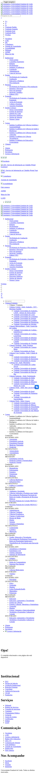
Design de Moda (15, 518)
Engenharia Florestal (16, 443)
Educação (12, 599)
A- (6, 25)
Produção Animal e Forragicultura (20, 460)
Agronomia (13, 439)
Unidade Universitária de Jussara (25, 361)
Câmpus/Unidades (11, 303)
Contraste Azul (10, 31)
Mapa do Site (9, 54)
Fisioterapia (13, 474)
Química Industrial (15, 553)
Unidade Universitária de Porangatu (26, 409)
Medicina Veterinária (16, 445)
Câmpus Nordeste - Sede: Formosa (21, 345)
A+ (6, 21)
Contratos (8, 711)
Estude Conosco (10, 108)
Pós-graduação (14, 83)
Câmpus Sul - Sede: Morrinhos (19, 363)
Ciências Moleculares (16, 570)
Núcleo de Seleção (15, 117)
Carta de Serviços (15, 73)
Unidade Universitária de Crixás (24, 403)
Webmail (8, 50)
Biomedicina (13, 468)
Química (12, 558)
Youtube (8, 765)
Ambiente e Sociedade (17, 491)
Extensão (8, 96)
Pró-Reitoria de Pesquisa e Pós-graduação (23, 87)
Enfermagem (13, 470)
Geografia (12, 585)
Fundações (8, 695)
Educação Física (14, 482)
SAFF (7, 723)
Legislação (13, 69)
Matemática (13, 591)
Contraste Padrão (11, 27)
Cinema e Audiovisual (16, 516)
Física (11, 583)
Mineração (13, 531)
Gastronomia (13, 528)
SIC (6, 42)
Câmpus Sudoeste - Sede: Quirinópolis (22, 376)
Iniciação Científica (15, 92)
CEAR (7, 693)
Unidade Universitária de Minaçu (25, 405)
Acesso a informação (12, 737)
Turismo (12, 522)
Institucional (9, 58)
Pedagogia (12, 593)
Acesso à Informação (12, 154)
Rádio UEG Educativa (12, 739)
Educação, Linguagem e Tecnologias (21, 601)
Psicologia (12, 579)
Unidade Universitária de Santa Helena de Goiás (24, 385)
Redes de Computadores (17, 562)
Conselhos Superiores (16, 62)
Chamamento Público (12, 713)
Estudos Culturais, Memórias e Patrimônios (23, 604)
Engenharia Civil (15, 551)
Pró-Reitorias (13, 65)
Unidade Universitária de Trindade (25, 343)
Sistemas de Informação (17, 554)
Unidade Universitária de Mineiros (25, 382)
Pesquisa (8, 85)
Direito (11, 520)
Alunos (7, 148)
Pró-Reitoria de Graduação (18, 77)
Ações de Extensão (15, 102)
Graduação (13, 79)
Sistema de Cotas (15, 113)
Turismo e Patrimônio (16, 524)
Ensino (7, 75)
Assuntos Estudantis (16, 106)
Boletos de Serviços (11, 707)
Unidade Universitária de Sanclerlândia (22, 398)
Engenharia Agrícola (16, 441)
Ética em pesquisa (15, 90)
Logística (12, 529)
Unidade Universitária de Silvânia (25, 324)
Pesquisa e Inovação (16, 88)
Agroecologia (14, 451)
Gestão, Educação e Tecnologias (20, 537)
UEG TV (8, 741)
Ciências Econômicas (16, 514)
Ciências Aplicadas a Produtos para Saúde (23, 493)
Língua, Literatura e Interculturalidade (22, 610)
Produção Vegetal (15, 462)
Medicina (12, 476)
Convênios (8, 689)
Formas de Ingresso (16, 111)
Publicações (9, 748)
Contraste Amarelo (11, 29)
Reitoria (12, 63)
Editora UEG (13, 94)
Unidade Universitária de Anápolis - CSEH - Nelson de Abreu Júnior (26, 312)
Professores (9, 150)
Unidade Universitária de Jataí (24, 380)
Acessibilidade (10, 48)
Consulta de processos (12, 709)
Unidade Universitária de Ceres (24, 315)
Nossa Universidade (16, 110)
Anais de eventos (11, 717)
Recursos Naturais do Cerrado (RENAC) (23, 501)
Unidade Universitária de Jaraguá (25, 318)
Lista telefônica (10, 745)
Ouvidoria (8, 39)
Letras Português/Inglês (17, 589)
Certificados (9, 719)
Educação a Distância (16, 81)
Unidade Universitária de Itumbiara (25, 370)
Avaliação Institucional (12, 685)
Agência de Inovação (12, 691)
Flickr (7, 763)
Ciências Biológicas (16, 480)
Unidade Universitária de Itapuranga (26, 359)
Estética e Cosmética (16, 485)
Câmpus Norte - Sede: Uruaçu (19, 401)
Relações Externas (11, 687)
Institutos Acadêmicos (16, 67)
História (12, 587)
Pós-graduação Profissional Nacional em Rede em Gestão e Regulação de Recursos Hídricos (23, 497)
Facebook (8, 761)
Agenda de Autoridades (13, 46)
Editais (7, 721)
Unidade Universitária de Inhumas (25, 338)
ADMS (7, 52)
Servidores (8, 152)
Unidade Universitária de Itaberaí (25, 357)
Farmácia (12, 472)
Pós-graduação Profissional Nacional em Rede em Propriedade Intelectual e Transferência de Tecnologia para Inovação (23, 541)
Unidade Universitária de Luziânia (25, 320)
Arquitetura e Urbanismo (17, 549)
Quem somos (13, 60)
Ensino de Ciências (15, 602)
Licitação (8, 715)
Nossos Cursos (14, 119)
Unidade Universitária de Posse (24, 351)
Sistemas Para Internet (16, 564)
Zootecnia (12, 447)
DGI (6, 681)
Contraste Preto (10, 33)
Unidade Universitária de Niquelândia (26, 407)
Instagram (8, 766)
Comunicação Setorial (12, 743)
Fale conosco (5, 187)
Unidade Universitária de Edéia (24, 378)
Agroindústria (14, 453)
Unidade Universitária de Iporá (24, 391)
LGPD (3, 198)
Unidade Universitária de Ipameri (25, 368)
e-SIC (7, 40)
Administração (14, 71)
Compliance (9, 44)
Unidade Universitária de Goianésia (26, 316)
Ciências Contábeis (15, 512)
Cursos (7, 123)
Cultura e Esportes (15, 104)
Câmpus (8, 144)
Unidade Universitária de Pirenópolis (26, 322)
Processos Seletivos (16, 115)
